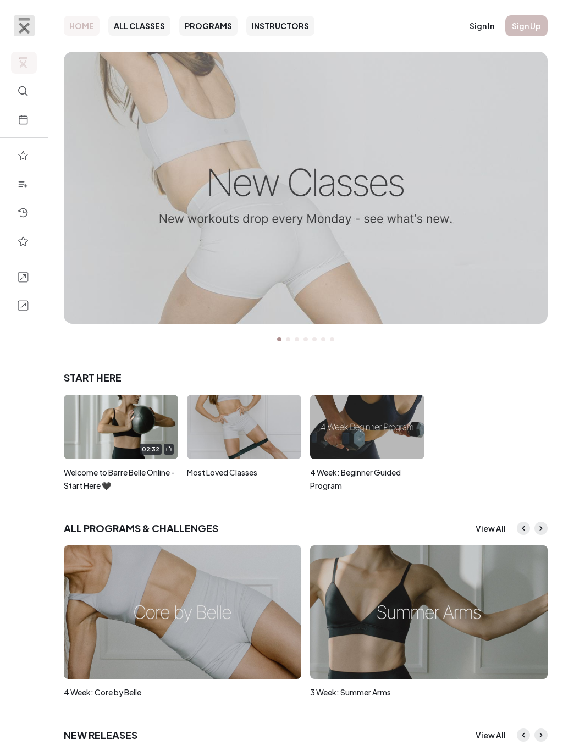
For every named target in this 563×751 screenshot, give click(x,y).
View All (491, 528)
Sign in (482, 26)
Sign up (526, 26)
